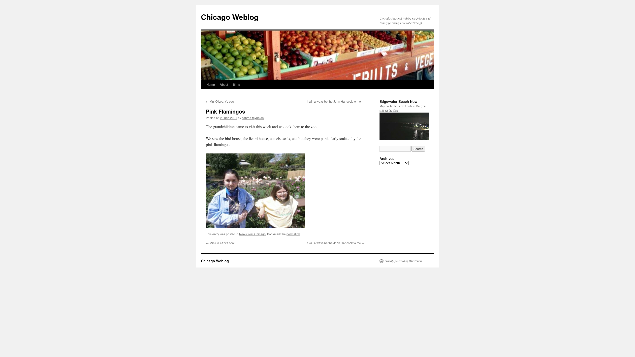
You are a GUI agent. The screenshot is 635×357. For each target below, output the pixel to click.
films (236, 84)
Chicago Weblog (229, 16)
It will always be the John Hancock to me (336, 101)
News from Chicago (252, 234)
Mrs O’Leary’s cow (220, 101)
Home (210, 84)
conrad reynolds (253, 118)
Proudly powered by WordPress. (403, 261)
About (224, 84)
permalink (293, 234)
